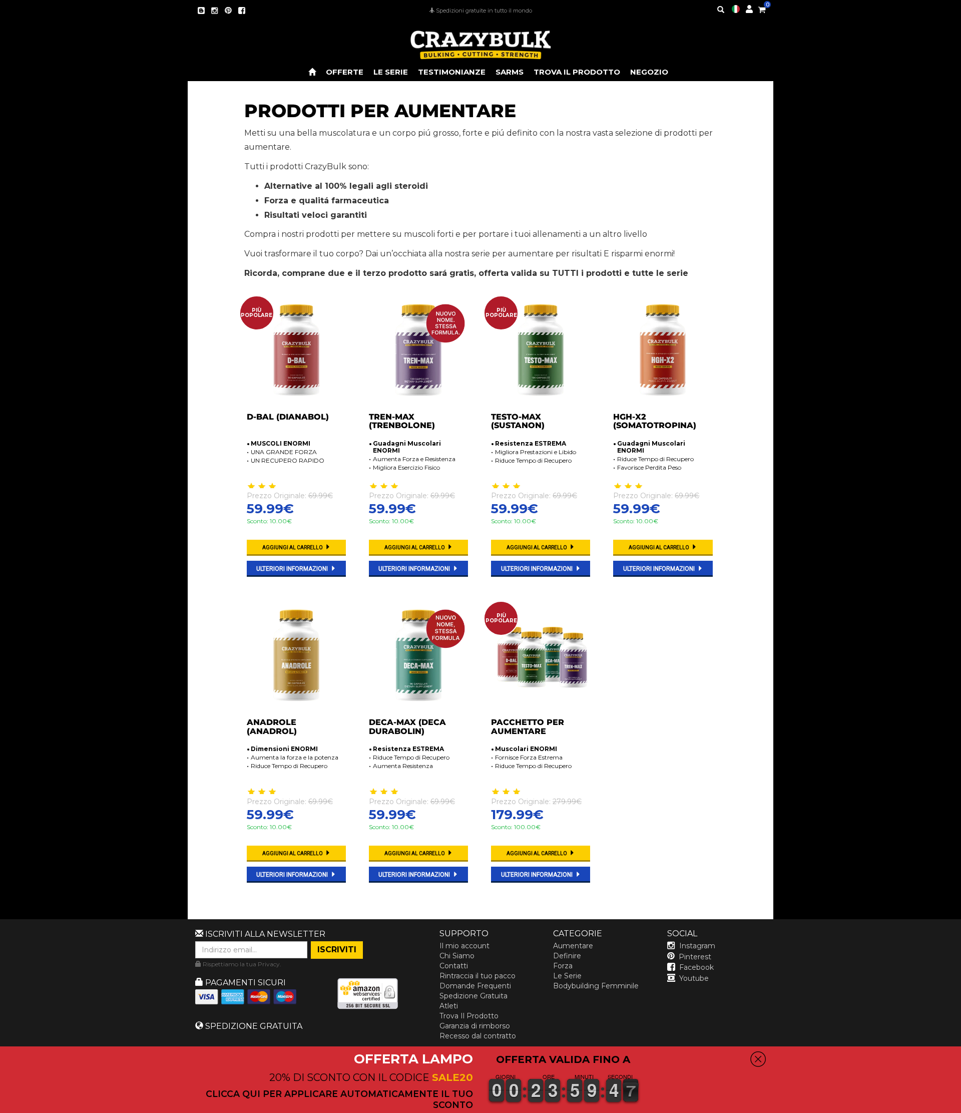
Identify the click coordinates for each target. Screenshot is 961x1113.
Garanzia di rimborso (474, 1025)
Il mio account (464, 945)
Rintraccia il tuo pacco (477, 975)
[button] (960, 1105)
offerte (344, 72)
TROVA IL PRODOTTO (577, 72)
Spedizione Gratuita (473, 995)
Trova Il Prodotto (469, 1015)
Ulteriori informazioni (292, 568)
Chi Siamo (456, 955)
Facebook (696, 967)
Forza (563, 965)
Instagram (697, 945)
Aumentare (573, 945)
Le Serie (567, 975)
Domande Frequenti (475, 985)
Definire (567, 955)
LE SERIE (390, 72)
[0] (762, 8)
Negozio (649, 72)
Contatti (453, 965)
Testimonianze (452, 72)
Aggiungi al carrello (293, 547)
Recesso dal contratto (477, 1035)
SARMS (510, 72)
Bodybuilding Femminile (596, 985)
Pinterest (695, 956)
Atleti (448, 1005)
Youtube (694, 978)
